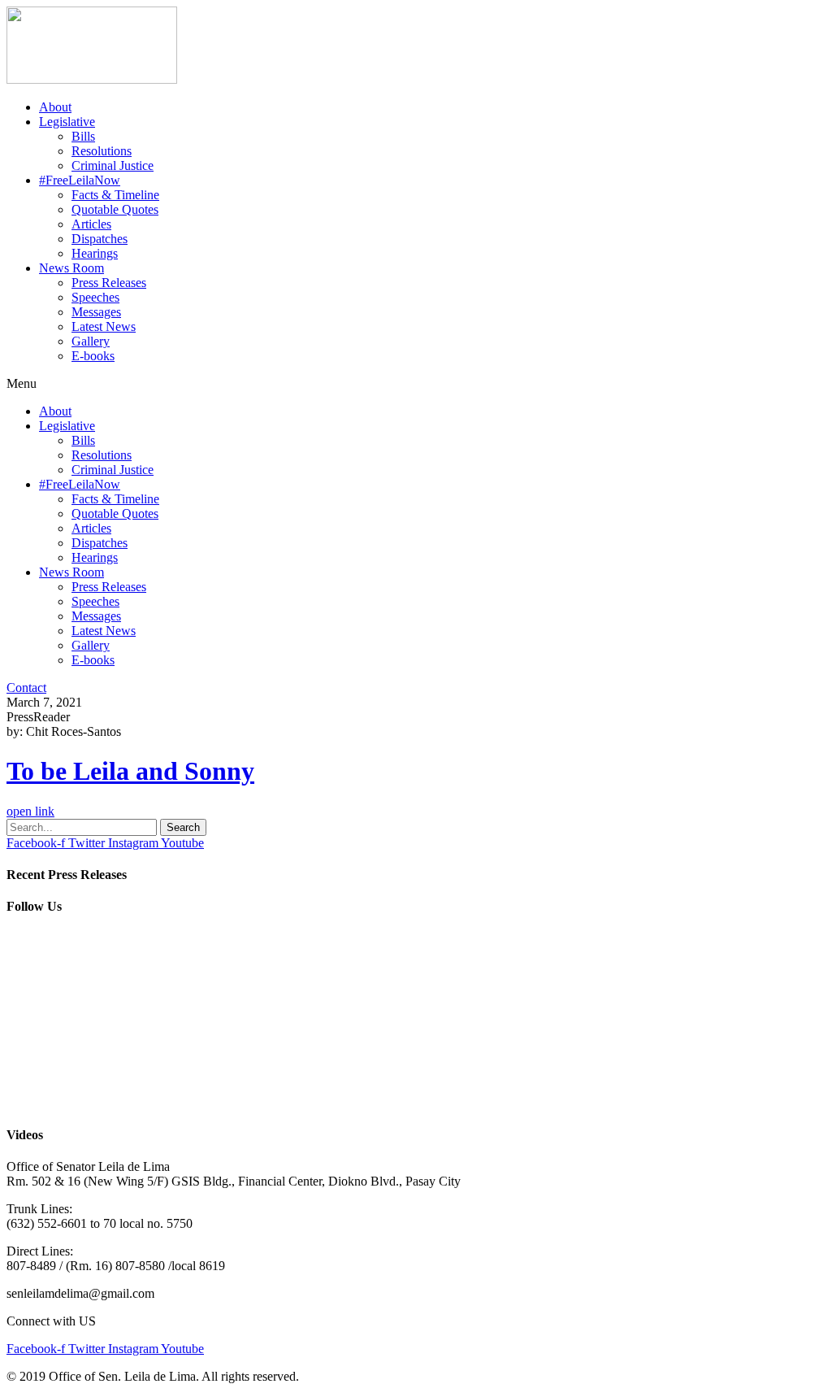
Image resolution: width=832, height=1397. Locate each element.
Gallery (91, 341)
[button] (416, 383)
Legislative (67, 121)
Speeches (95, 297)
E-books (93, 356)
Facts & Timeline (115, 195)
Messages (96, 312)
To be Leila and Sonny (130, 771)
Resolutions (102, 151)
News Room (71, 268)
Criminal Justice (113, 165)
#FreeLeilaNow (79, 180)
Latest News (104, 326)
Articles (91, 224)
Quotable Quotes (115, 209)
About (55, 107)
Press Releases (109, 282)
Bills (83, 136)
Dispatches (100, 239)
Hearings (95, 253)
